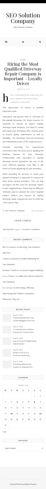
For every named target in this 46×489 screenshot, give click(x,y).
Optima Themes (30, 484)
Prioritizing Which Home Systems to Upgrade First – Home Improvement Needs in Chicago (24, 366)
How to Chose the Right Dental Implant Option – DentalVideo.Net (24, 342)
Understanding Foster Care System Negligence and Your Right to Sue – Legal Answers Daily (24, 319)
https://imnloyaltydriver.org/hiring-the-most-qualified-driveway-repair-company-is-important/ (26, 98)
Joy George (8, 288)
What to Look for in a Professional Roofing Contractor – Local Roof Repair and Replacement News (24, 354)
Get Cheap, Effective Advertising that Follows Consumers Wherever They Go (18, 293)
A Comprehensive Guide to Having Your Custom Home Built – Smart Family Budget (23, 331)
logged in (18, 229)
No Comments (37, 210)
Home (23, 60)
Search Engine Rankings (33, 270)
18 (11, 413)
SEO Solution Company (23, 18)
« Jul (4, 431)
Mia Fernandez (9, 247)
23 (40, 413)
